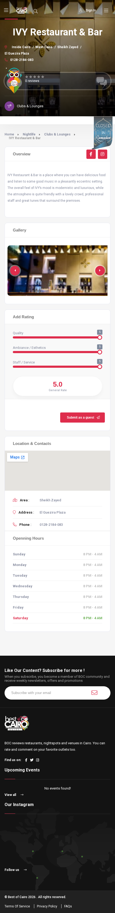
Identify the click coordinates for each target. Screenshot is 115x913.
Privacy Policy (47, 906)
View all (11, 795)
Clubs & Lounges (57, 134)
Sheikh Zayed (67, 47)
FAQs (68, 906)
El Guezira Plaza (17, 53)
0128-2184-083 (21, 60)
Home (9, 134)
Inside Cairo (21, 47)
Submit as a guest (80, 417)
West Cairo (43, 47)
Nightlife (29, 134)
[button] (100, 270)
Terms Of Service (17, 906)
